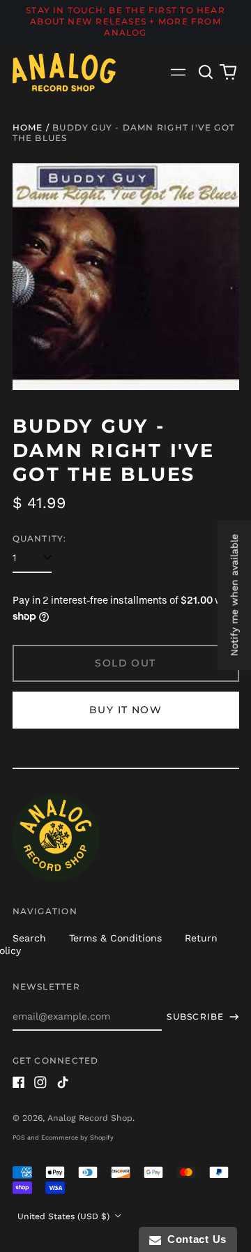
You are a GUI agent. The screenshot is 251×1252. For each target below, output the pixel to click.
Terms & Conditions (115, 938)
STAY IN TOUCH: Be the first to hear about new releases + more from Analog (125, 21)
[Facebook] (19, 1082)
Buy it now (125, 709)
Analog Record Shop (89, 1118)
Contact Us (194, 1239)
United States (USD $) (64, 1216)
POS (19, 1137)
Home (28, 127)
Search (29, 938)
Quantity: (40, 538)
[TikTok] (62, 1082)
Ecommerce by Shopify (77, 1137)
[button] (206, 72)
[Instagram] (40, 1082)
